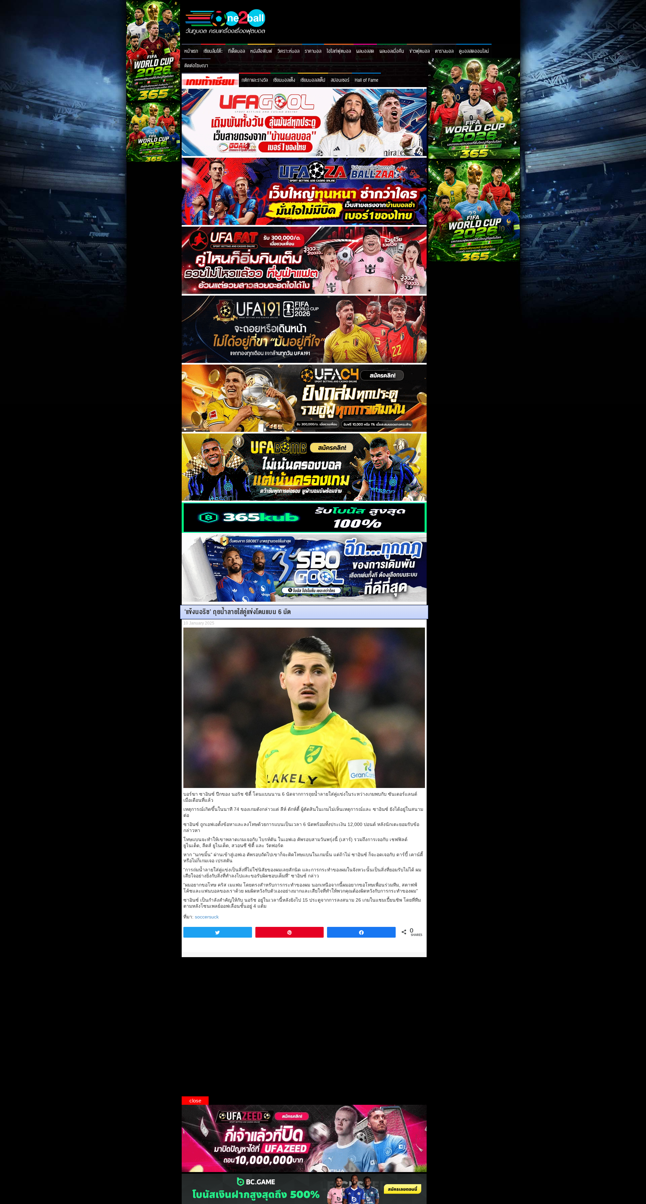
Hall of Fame (366, 80)
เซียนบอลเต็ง (284, 80)
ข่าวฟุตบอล (419, 51)
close (195, 1100)
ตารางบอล (444, 51)
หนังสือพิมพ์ (261, 51)
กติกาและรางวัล (255, 80)
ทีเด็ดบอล (236, 51)
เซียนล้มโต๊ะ (213, 51)
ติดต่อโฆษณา (196, 66)
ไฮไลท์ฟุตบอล (339, 51)
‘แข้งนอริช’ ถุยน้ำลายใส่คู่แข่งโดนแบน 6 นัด (237, 611)
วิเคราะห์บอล (288, 51)
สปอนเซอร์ (340, 80)
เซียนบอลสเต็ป (312, 80)
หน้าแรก (191, 51)
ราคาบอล (313, 51)
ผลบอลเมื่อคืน (392, 51)
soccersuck (207, 916)
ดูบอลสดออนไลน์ (474, 51)
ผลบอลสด (365, 51)
